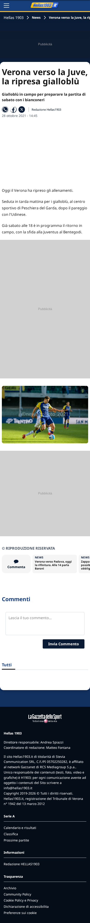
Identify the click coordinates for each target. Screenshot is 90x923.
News (36, 17)
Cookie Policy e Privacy (21, 900)
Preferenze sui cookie (20, 913)
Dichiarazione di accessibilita (26, 906)
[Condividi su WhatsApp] (5, 109)
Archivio (10, 888)
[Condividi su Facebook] (13, 109)
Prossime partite (16, 840)
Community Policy (17, 894)
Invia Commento (63, 643)
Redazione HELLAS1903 (21, 864)
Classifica (11, 834)
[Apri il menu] (6, 5)
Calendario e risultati (20, 828)
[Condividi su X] (21, 109)
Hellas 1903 (14, 17)
